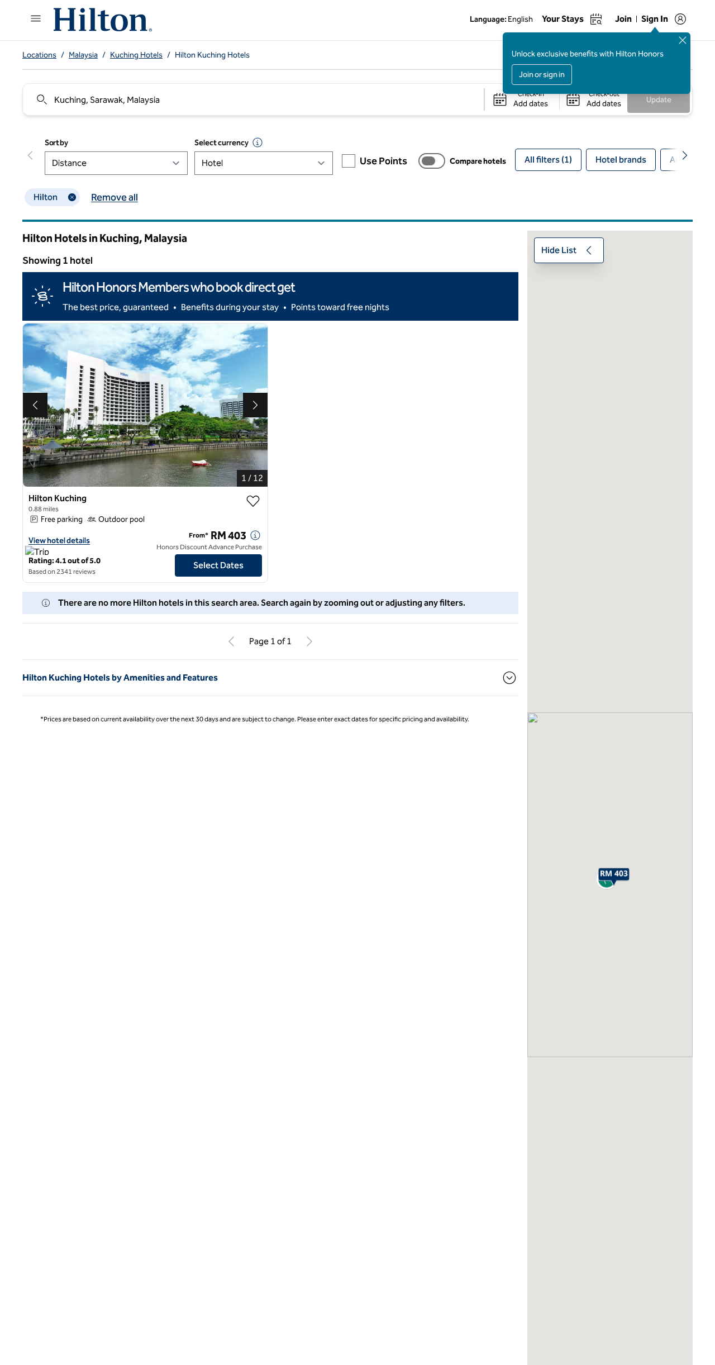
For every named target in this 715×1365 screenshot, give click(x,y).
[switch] (432, 161)
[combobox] (253, 99)
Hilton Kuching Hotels (212, 55)
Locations (39, 55)
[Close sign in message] (682, 40)
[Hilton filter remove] (72, 197)
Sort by (56, 143)
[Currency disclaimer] (257, 142)
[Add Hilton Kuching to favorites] (253, 501)
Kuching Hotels (136, 55)
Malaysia (83, 55)
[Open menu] (35, 18)
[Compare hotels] (431, 161)
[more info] (255, 535)
